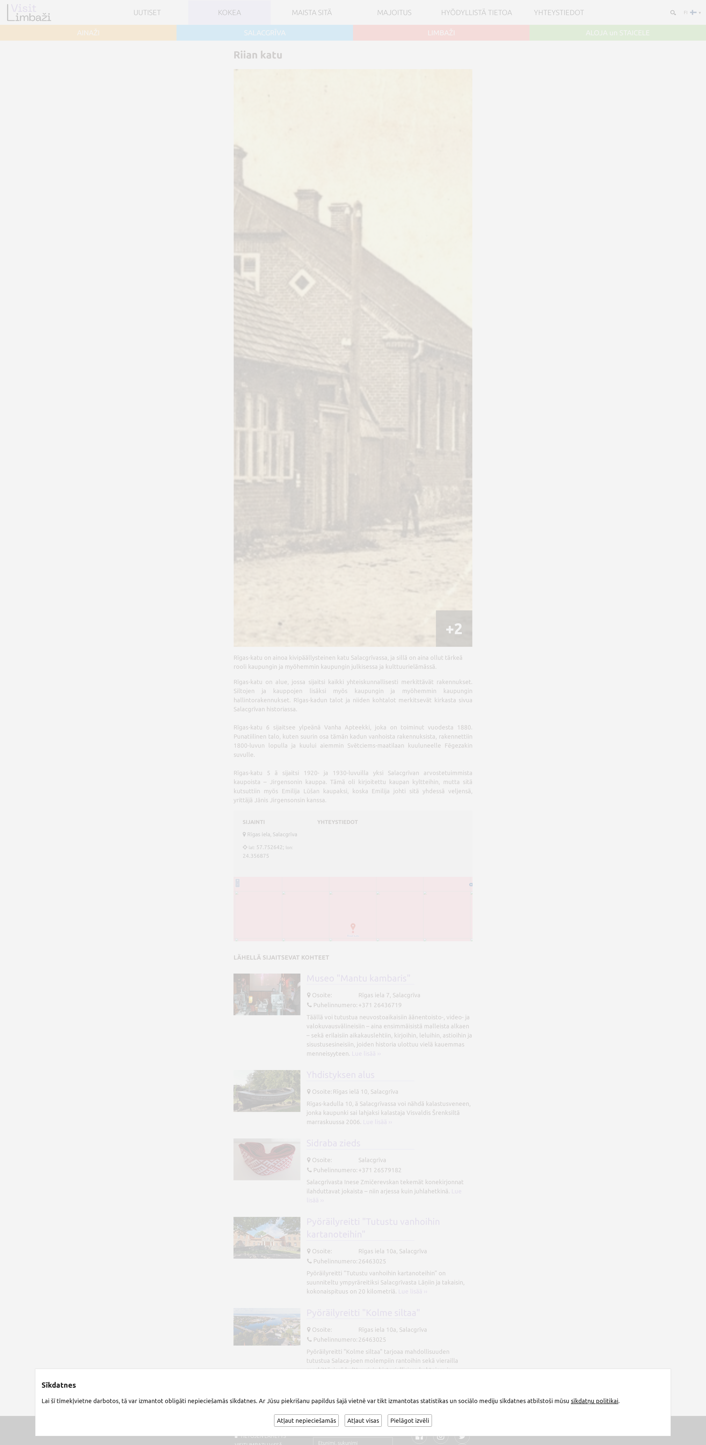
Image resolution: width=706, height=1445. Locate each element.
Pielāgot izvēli (409, 1420)
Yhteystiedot (559, 12)
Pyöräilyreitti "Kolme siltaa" (363, 1313)
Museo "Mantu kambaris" (358, 978)
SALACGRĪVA (265, 32)
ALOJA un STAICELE (618, 32)
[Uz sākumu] (35, 12)
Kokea (229, 12)
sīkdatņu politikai (594, 1400)
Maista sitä (312, 12)
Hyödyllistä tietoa (476, 12)
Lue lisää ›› (366, 1053)
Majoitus (394, 12)
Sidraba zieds (333, 1143)
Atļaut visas (363, 1420)
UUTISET (147, 12)
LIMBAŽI (441, 32)
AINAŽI (88, 32)
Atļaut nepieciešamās (306, 1420)
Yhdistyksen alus (340, 1075)
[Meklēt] (672, 12)
